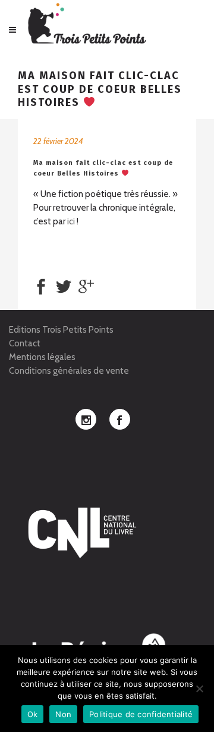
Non (63, 714)
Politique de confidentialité (141, 714)
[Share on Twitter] (63, 285)
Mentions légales (42, 357)
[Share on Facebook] (41, 285)
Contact (24, 343)
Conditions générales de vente (69, 370)
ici (71, 221)
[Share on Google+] (86, 285)
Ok (32, 714)
